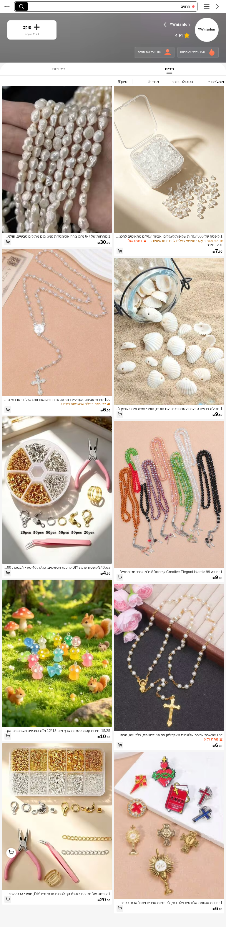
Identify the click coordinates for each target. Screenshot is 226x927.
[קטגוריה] (206, 6)
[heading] (127, 24)
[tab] (170, 69)
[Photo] (212, 52)
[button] (217, 6)
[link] (207, 30)
